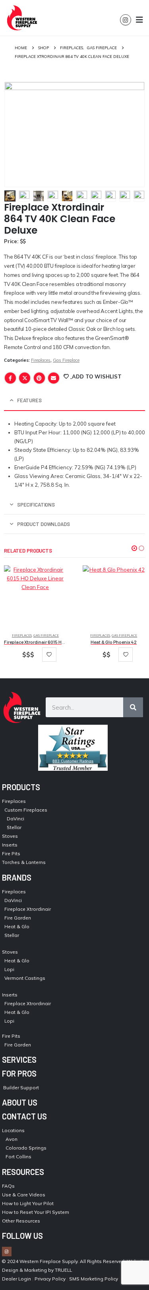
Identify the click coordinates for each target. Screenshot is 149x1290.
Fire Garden (17, 918)
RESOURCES (23, 1172)
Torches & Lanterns (24, 862)
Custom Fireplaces (25, 810)
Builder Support (21, 1087)
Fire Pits (11, 853)
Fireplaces (40, 360)
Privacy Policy (50, 1279)
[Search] (133, 707)
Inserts (9, 845)
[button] (134, 548)
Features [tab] (29, 400)
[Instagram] (125, 19)
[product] (35, 596)
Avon (11, 1139)
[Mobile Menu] (139, 20)
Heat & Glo (16, 926)
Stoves (10, 836)
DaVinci (15, 819)
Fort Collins (18, 1156)
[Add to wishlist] (49, 654)
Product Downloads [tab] (43, 524)
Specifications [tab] (36, 504)
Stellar (14, 827)
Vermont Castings (24, 978)
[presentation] (14, 134)
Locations (13, 1130)
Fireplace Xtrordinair (27, 909)
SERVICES (19, 1059)
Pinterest (39, 378)
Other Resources (21, 1221)
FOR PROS (19, 1073)
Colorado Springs (26, 1148)
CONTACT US (24, 1116)
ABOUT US (19, 1102)
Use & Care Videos (23, 1195)
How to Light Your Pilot (28, 1203)
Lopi (9, 969)
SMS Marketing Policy (94, 1279)
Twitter (24, 378)
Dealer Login (16, 1279)
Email (53, 378)
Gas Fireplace (66, 360)
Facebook (10, 378)
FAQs (8, 1186)
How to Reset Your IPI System (35, 1212)
